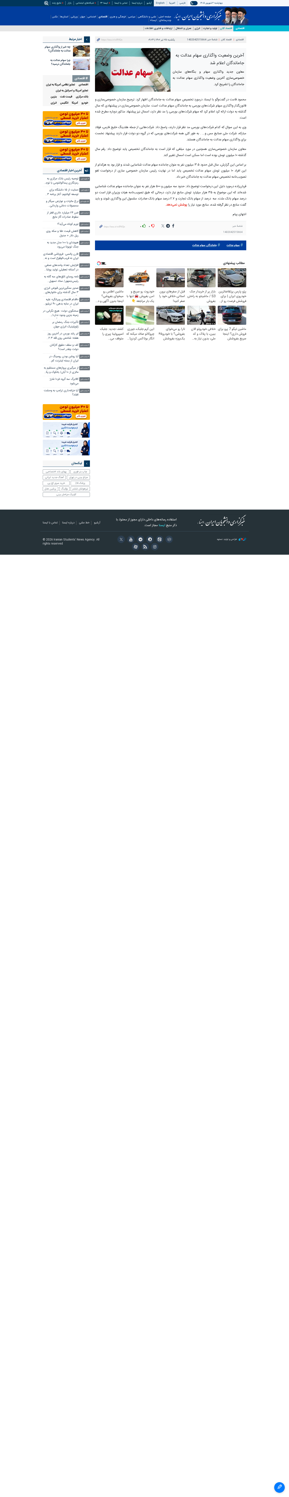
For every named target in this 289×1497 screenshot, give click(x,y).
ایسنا (198, 13)
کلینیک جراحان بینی (66, 494)
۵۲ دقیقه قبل (84, 201)
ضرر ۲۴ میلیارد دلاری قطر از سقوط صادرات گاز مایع (62, 215)
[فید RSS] (144, 547)
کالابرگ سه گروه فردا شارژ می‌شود (64, 381)
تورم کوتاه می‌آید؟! (67, 224)
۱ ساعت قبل (85, 213)
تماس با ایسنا (120, 3)
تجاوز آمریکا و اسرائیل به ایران (72, 90)
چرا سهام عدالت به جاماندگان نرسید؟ (60, 62)
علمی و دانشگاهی (147, 17)
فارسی (183, 3)
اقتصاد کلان (226, 28)
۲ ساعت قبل (84, 265)
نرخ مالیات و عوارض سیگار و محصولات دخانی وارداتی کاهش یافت (62, 204)
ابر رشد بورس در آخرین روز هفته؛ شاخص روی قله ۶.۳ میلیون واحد (63, 336)
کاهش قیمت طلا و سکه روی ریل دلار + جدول (62, 233)
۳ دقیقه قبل (85, 179)
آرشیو (149, 3)
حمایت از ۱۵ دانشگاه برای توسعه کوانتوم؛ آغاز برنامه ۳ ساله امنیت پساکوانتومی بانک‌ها (62, 192)
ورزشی (74, 17)
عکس (55, 17)
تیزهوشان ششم (80, 489)
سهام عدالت (233, 245)
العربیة (172, 3)
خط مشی (84, 523)
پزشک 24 (80, 483)
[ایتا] (158, 540)
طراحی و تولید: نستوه (227, 539)
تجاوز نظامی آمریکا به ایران (60, 85)
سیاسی (131, 17)
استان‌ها (64, 17)
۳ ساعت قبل (84, 334)
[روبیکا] (168, 540)
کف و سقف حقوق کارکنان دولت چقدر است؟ (64, 347)
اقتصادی (102, 17)
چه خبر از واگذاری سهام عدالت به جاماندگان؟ (57, 49)
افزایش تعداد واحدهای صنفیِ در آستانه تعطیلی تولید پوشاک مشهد (60, 268)
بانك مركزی (82, 97)
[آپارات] (135, 547)
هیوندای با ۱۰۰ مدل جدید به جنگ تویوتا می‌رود (62, 245)
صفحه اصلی (164, 17)
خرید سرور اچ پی (56, 483)
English (160, 3)
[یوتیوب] (130, 540)
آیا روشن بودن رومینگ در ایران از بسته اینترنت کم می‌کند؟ (63, 359)
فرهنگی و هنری (118, 17)
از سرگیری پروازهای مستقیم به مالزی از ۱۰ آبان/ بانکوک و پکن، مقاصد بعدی (60, 370)
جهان (82, 17)
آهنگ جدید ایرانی (54, 477)
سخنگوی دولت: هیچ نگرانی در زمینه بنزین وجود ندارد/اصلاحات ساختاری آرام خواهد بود (60, 313)
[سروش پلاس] (149, 540)
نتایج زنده (56, 3)
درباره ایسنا (137, 3)
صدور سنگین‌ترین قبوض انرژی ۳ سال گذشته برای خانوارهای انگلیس (61, 291)
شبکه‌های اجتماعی (85, 3)
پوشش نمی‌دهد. (176, 204)
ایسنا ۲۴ (104, 3)
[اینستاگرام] (154, 547)
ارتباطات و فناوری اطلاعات (158, 28)
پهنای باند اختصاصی (56, 472)
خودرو (84, 103)
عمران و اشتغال (183, 28)
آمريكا (75, 103)
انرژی (197, 28)
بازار (70, 3)
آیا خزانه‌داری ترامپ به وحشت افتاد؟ (61, 392)
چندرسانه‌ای (165, 20)
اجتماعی (91, 17)
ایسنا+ (153, 20)
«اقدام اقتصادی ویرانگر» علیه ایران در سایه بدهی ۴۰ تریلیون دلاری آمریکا (60, 302)
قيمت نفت (66, 97)
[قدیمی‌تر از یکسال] (81, 51)
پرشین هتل (50, 489)
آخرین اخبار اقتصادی (69, 170)
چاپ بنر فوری (80, 472)
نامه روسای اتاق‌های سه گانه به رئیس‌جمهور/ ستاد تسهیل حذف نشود (61, 279)
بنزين (54, 97)
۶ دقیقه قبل (85, 190)
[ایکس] (120, 540)
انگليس (64, 103)
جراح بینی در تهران (78, 477)
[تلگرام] (139, 540)
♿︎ (279, 1487)
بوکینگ (64, 489)
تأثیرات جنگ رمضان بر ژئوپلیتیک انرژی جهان (65, 324)
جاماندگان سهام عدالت (204, 245)
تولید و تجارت (210, 28)
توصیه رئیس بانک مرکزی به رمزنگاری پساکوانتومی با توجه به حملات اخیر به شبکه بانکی (61, 181)
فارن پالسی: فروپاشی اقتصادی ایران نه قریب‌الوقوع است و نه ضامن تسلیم (60, 256)
